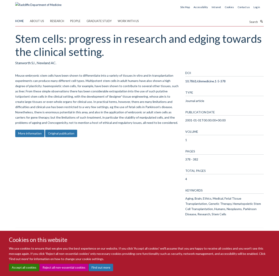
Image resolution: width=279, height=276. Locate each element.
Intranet (216, 7)
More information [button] (30, 133)
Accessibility (201, 7)
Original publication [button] (61, 133)
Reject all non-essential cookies (64, 267)
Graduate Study (99, 21)
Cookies (229, 7)
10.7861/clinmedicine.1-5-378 (205, 81)
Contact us (244, 7)
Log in (256, 7)
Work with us (128, 21)
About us (37, 21)
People (75, 21)
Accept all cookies (24, 267)
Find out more (101, 267)
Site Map (185, 7)
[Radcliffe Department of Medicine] (38, 3)
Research (57, 21)
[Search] (261, 21)
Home (19, 21)
